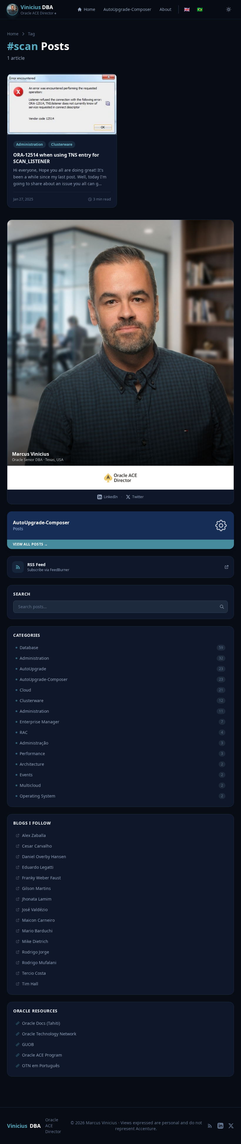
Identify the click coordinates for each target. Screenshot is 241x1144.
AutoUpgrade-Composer (127, 9)
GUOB (28, 1044)
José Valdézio (35, 909)
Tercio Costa (34, 973)
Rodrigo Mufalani (39, 962)
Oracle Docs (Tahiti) (41, 1023)
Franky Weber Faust (41, 878)
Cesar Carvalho (37, 846)
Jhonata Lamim (36, 899)
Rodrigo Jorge (35, 952)
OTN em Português (41, 1065)
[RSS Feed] (210, 1126)
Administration (29, 144)
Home (89, 9)
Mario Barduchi (37, 931)
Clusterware (61, 144)
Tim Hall (30, 984)
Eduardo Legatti (37, 867)
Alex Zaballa (34, 835)
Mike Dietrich (35, 941)
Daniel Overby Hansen (44, 856)
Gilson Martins (36, 888)
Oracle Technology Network (49, 1034)
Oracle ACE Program (42, 1055)
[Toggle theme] (228, 9)
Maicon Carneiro (38, 920)
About (165, 9)
